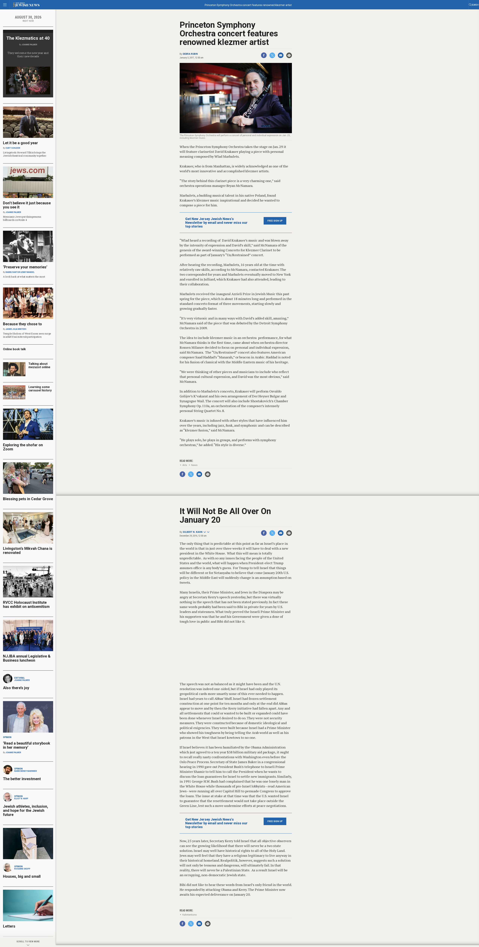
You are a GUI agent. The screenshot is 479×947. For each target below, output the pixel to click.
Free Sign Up (275, 220)
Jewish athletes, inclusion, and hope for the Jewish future (25, 810)
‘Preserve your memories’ (25, 267)
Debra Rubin (190, 54)
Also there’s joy (16, 688)
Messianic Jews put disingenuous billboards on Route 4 (22, 218)
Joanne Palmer (29, 45)
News (194, 465)
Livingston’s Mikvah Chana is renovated (27, 550)
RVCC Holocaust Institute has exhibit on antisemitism (26, 604)
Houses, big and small (22, 876)
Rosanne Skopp (22, 869)
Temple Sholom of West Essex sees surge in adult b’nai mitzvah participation (27, 335)
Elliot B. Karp (21, 799)
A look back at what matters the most (24, 276)
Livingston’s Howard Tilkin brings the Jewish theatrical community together (24, 154)
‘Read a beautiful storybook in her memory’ (26, 745)
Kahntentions (189, 914)
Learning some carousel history (40, 388)
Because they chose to (22, 324)
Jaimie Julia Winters (16, 329)
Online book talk (14, 349)
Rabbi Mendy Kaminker (25, 771)
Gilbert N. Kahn (192, 532)
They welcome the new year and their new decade (28, 54)
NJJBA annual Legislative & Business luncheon (27, 658)
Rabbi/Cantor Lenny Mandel (20, 272)
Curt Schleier (13, 148)
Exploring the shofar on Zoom (23, 447)
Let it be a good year (20, 143)
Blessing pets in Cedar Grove (28, 499)
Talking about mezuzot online (39, 365)
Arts (184, 465)
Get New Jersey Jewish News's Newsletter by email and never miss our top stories (216, 222)
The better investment (22, 779)
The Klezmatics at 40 (28, 38)
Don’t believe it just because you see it (27, 205)
